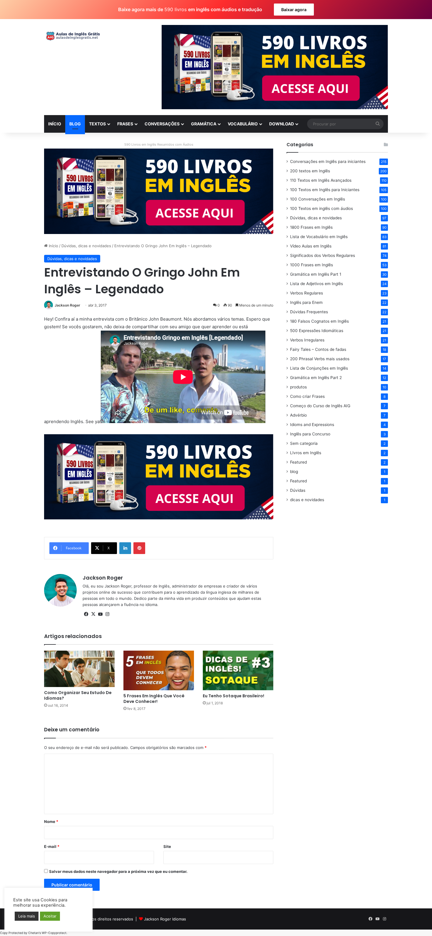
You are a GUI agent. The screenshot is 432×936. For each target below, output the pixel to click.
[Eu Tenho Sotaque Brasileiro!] (238, 670)
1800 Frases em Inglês (311, 227)
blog (294, 471)
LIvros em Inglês (305, 452)
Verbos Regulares (306, 293)
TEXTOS (97, 123)
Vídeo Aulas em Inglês (310, 246)
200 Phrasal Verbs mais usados (319, 358)
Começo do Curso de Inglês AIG (320, 405)
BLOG (75, 123)
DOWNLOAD (281, 123)
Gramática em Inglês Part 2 (316, 377)
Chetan (33, 933)
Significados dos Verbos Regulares (322, 255)
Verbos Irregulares (307, 340)
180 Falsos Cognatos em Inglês (319, 321)
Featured (298, 462)
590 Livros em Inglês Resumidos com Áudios (158, 144)
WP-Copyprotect (54, 933)
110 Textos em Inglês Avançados (320, 180)
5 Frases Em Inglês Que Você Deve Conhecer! (154, 698)
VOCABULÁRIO (243, 123)
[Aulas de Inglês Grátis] (72, 36)
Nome (51, 821)
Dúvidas (297, 490)
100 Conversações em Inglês (317, 199)
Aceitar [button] (49, 916)
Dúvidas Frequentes (309, 311)
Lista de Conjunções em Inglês (319, 368)
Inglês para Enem (306, 302)
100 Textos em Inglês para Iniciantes (324, 189)
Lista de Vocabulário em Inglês (319, 236)
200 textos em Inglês (310, 171)
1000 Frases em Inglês (311, 264)
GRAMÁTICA (203, 123)
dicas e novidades (307, 499)
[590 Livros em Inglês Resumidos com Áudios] (158, 190)
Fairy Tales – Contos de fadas (318, 349)
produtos (298, 387)
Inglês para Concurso (310, 434)
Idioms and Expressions (312, 424)
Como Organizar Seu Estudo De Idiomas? (78, 695)
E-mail (51, 846)
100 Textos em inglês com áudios (321, 208)
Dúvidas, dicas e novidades (86, 245)
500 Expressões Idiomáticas (316, 330)
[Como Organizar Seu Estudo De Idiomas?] (79, 669)
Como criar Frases (307, 396)
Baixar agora (294, 9)
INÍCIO (54, 123)
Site (167, 846)
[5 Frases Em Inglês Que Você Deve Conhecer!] (158, 670)
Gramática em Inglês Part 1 (315, 274)
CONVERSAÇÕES (162, 123)
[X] (93, 614)
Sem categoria (304, 443)
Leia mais (26, 916)
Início (53, 245)
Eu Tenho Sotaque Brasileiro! (233, 696)
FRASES (125, 123)
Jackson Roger (67, 305)
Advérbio (298, 415)
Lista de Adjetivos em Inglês (316, 283)
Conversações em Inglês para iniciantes (328, 161)
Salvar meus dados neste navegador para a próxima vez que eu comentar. (118, 871)
